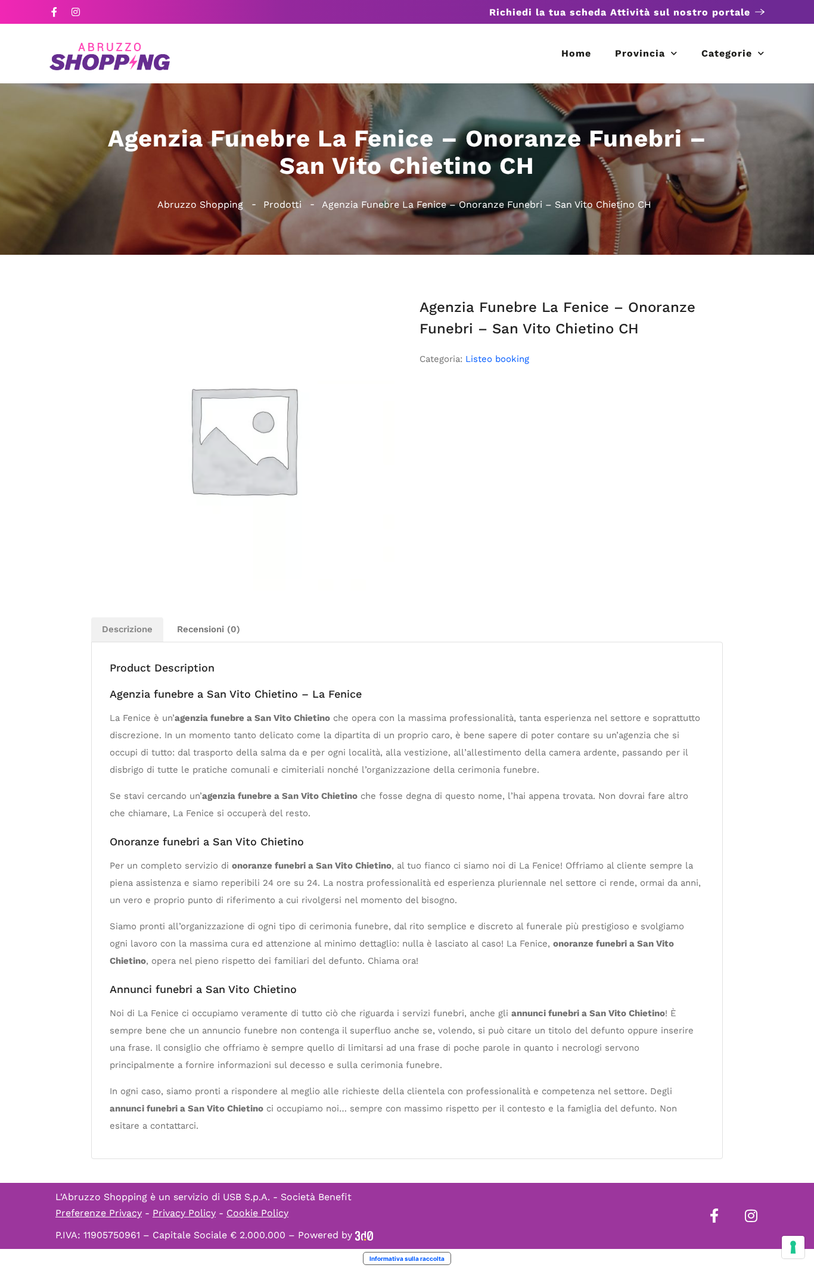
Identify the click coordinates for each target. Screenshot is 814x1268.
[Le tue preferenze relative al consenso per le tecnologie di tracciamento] (793, 1247)
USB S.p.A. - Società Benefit (287, 1197)
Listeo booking (497, 359)
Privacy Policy (184, 1213)
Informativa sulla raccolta (407, 1258)
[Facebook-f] (54, 12)
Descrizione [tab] (127, 629)
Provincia (640, 53)
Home (576, 53)
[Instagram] (75, 12)
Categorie (726, 53)
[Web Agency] (364, 1235)
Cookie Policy (257, 1213)
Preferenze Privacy (98, 1213)
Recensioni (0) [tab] (208, 629)
